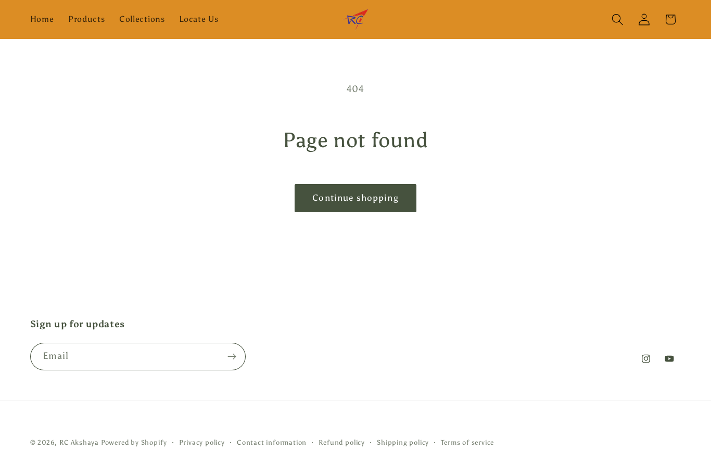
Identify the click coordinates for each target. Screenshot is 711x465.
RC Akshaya (79, 442)
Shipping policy (403, 442)
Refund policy (341, 442)
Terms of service (467, 442)
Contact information (272, 442)
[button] (617, 19)
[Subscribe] (232, 357)
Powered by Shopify (134, 442)
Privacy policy (202, 442)
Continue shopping (355, 197)
